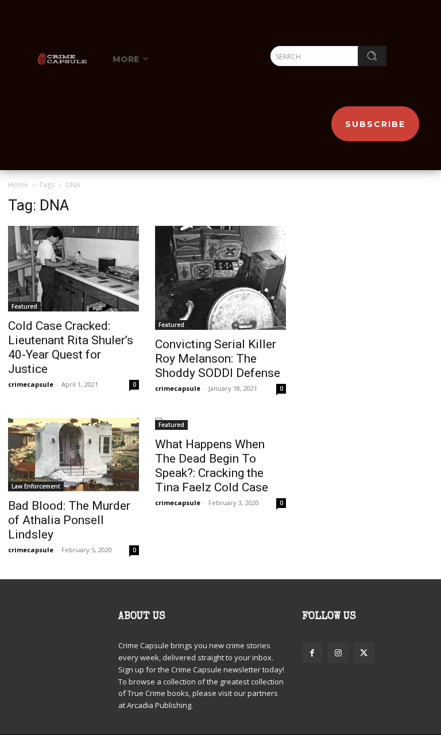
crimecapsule (30, 384)
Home (18, 185)
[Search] (372, 56)
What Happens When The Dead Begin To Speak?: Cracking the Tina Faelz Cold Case (211, 465)
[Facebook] (312, 652)
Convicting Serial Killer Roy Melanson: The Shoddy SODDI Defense (217, 358)
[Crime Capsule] (62, 58)
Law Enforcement (35, 486)
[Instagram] (338, 652)
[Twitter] (364, 652)
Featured (24, 306)
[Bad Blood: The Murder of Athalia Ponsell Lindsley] (73, 454)
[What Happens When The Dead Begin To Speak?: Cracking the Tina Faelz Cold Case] (220, 424)
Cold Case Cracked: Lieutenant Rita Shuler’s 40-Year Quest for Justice (70, 347)
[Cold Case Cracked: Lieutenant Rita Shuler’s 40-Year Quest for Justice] (73, 268)
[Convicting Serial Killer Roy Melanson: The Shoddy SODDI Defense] (220, 278)
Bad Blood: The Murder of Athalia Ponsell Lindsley (69, 520)
